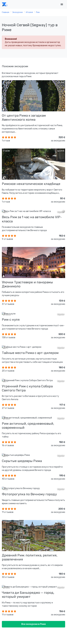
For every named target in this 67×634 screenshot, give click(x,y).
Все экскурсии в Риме (33, 624)
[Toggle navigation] (61, 4)
